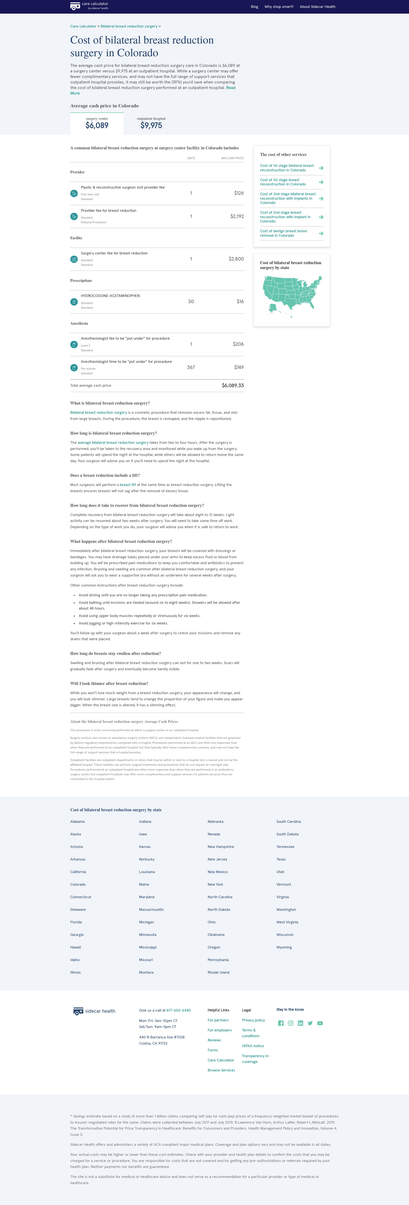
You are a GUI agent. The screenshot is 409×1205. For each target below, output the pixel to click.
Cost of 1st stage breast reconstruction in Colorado (283, 182)
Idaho (75, 960)
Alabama (77, 822)
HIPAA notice (253, 1046)
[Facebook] (281, 1025)
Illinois (75, 972)
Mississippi (148, 947)
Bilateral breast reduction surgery (129, 26)
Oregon (214, 947)
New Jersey (217, 859)
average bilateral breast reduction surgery (113, 443)
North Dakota (219, 910)
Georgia (77, 935)
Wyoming (284, 947)
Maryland (146, 897)
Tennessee (285, 847)
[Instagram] (290, 1025)
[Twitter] (310, 1025)
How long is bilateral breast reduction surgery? (113, 433)
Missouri (146, 960)
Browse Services (221, 1070)
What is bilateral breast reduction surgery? (110, 403)
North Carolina (220, 897)
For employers (220, 1030)
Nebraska (215, 822)
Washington (286, 910)
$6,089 (97, 123)
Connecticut (80, 897)
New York (215, 884)
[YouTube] (320, 1025)
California (78, 872)
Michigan (146, 922)
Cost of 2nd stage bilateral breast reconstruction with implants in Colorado (288, 198)
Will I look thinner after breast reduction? (109, 683)
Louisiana (147, 872)
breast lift (128, 485)
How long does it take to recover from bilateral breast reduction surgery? (137, 505)
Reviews (214, 1040)
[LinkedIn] (300, 1025)
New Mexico (218, 872)
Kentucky (146, 859)
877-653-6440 (179, 1010)
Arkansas (77, 859)
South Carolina (289, 822)
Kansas (145, 847)
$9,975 (151, 123)
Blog (254, 7)
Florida (76, 922)
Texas (281, 859)
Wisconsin (285, 935)
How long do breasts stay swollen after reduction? (115, 653)
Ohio (212, 922)
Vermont (284, 884)
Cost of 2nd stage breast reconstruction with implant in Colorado (285, 217)
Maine (144, 884)
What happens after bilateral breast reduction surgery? (121, 541)
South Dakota (288, 834)
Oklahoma (216, 935)
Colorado (78, 884)
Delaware (78, 910)
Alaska (75, 834)
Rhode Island (218, 972)
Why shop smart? (279, 7)
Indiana (145, 822)
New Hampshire (221, 847)
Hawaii (75, 947)
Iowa (143, 834)
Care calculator (83, 26)
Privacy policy (253, 1020)
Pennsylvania (218, 960)
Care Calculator (221, 1060)
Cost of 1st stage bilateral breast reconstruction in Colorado (287, 168)
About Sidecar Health (318, 7)
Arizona (76, 847)
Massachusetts (151, 910)
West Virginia (287, 922)
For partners (218, 1020)
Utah (280, 872)
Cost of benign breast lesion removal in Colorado (283, 233)
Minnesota (147, 935)
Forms (213, 1050)
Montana (146, 972)
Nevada (214, 834)
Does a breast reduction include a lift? (105, 475)
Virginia (283, 897)
